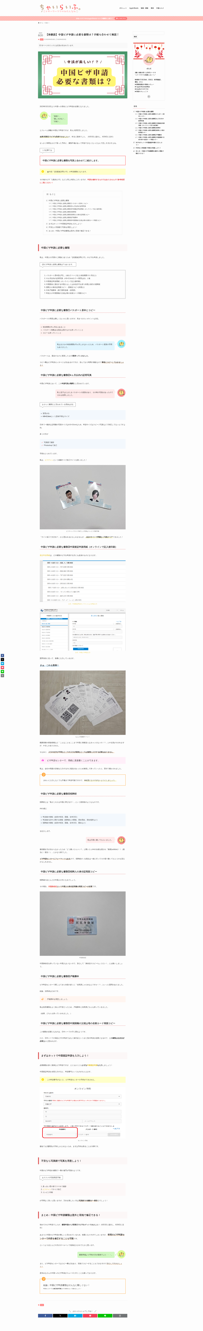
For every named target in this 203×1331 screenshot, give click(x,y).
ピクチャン (49, 460)
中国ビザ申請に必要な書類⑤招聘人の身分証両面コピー (71, 214)
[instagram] (148, 96)
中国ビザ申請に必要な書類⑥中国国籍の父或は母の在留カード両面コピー (77, 220)
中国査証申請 (92, 1065)
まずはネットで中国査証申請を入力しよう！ (66, 224)
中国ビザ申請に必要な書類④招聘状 (64, 212)
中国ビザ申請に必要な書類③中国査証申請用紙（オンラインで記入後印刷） (78, 209)
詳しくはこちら (121, 18)
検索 (135, 37)
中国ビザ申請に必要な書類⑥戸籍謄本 (65, 217)
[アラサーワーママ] (59, 8)
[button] (45, 1315)
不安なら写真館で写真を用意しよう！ (63, 227)
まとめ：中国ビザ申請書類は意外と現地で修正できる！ (70, 231)
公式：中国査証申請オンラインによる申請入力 (82, 604)
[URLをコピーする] (120, 1315)
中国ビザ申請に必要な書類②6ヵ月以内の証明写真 (69, 206)
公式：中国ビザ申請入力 (82, 652)
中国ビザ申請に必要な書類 (59, 200)
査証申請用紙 (45, 555)
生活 (41, 39)
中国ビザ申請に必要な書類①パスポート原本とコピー (70, 203)
